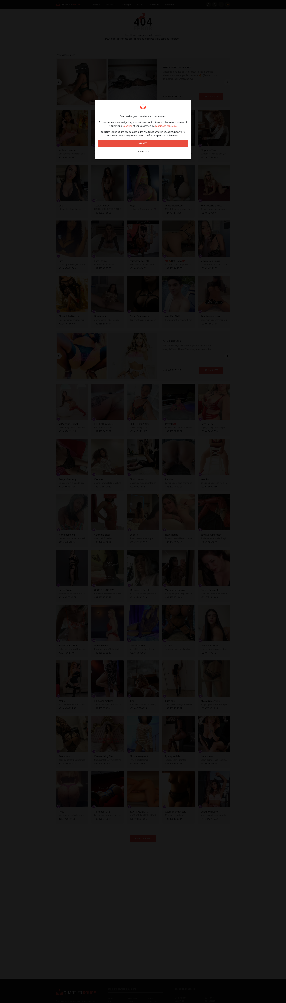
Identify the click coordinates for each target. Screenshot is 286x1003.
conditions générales (166, 125)
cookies (128, 125)
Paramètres (143, 151)
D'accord (143, 143)
